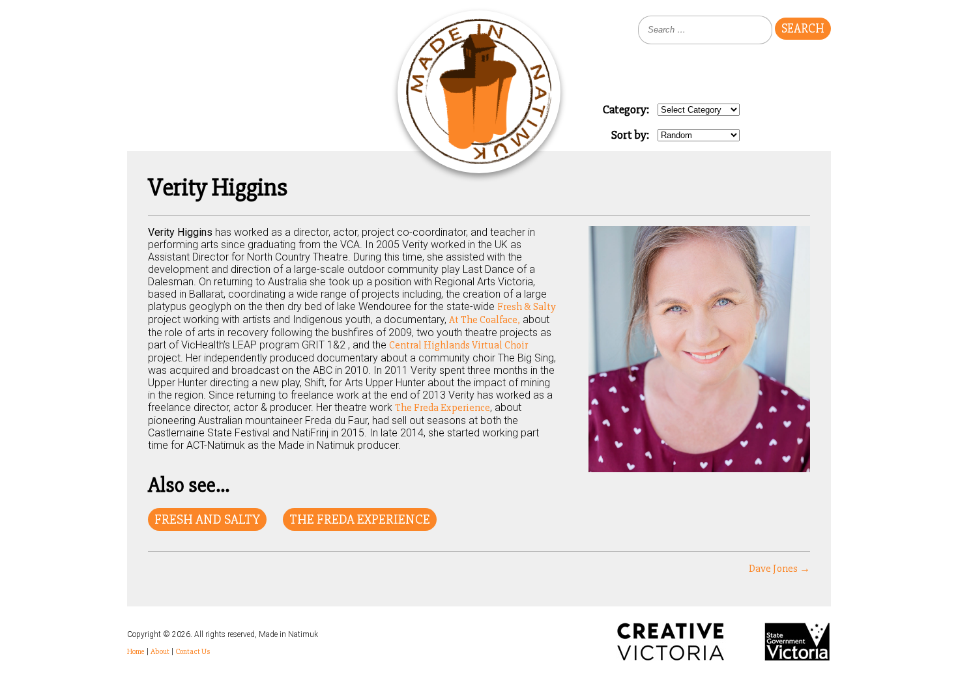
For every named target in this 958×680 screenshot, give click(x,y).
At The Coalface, (484, 319)
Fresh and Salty (207, 519)
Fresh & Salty (526, 306)
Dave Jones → (779, 568)
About (160, 652)
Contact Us (192, 652)
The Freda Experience (442, 407)
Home (136, 652)
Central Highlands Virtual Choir (458, 345)
